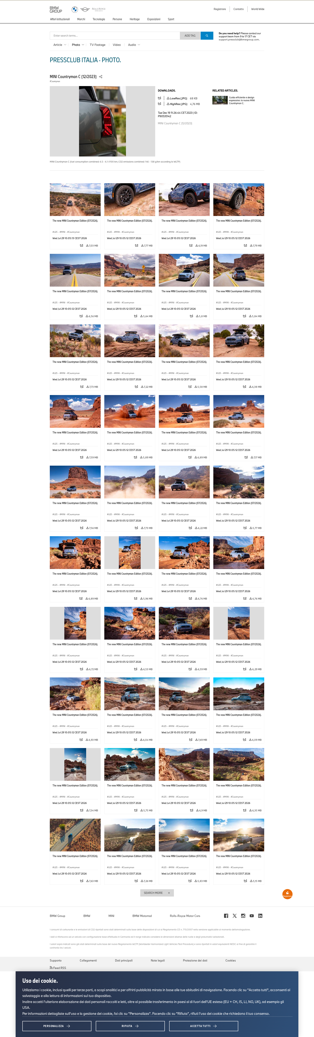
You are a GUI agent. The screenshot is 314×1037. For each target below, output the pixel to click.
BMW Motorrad (142, 916)
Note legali (158, 960)
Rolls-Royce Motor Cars (185, 916)
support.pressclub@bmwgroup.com (239, 39)
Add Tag (190, 35)
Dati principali (124, 960)
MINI (111, 916)
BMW (86, 916)
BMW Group (57, 916)
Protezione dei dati (195, 960)
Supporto (56, 960)
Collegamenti (88, 960)
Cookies (231, 960)
